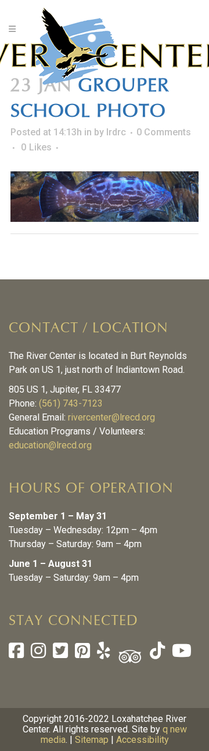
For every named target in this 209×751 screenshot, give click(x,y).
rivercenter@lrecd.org (111, 417)
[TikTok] (156, 653)
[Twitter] (60, 653)
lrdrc (116, 132)
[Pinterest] (82, 653)
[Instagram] (38, 653)
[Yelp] (103, 653)
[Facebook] (16, 653)
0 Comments (163, 132)
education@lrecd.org (50, 445)
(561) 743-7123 (71, 403)
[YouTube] (181, 653)
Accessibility (142, 739)
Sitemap (92, 739)
